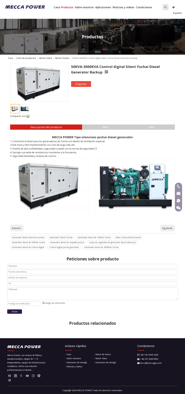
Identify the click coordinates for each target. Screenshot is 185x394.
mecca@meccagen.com (149, 363)
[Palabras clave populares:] (165, 7)
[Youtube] (27, 375)
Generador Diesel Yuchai (60, 237)
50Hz (105, 127)
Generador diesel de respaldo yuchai (67, 242)
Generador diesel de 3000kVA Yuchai (101, 247)
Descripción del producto (46, 127)
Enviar (14, 311)
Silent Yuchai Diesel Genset (128, 237)
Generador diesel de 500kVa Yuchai (28, 242)
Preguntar (81, 84)
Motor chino (101, 358)
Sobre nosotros (73, 358)
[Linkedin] (15, 375)
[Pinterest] (39, 375)
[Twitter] (21, 375)
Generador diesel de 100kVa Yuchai (94, 237)
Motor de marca (103, 354)
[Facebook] (9, 375)
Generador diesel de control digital (28, 247)
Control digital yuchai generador (64, 247)
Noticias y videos (74, 366)
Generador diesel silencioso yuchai (28, 237)
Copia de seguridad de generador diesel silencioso (112, 242)
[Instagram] (33, 375)
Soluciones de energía (76, 362)
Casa (68, 354)
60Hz (152, 127)
